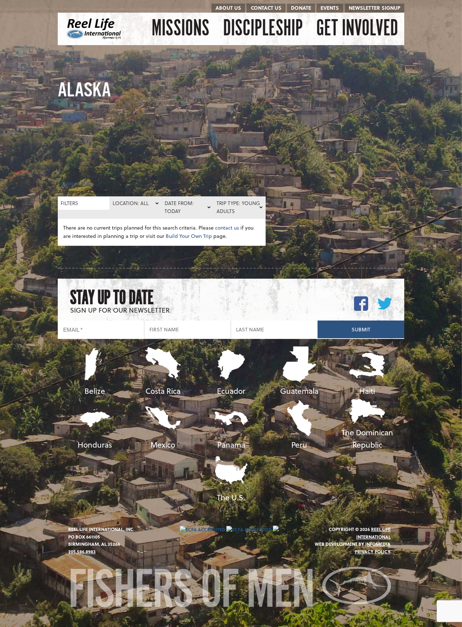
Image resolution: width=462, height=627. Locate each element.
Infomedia (378, 544)
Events (330, 8)
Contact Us (266, 8)
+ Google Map (75, 183)
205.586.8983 (82, 551)
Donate (301, 8)
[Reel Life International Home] (94, 29)
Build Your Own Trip (189, 236)
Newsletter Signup (374, 8)
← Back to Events (78, 59)
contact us (227, 227)
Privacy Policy (373, 551)
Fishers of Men (195, 592)
